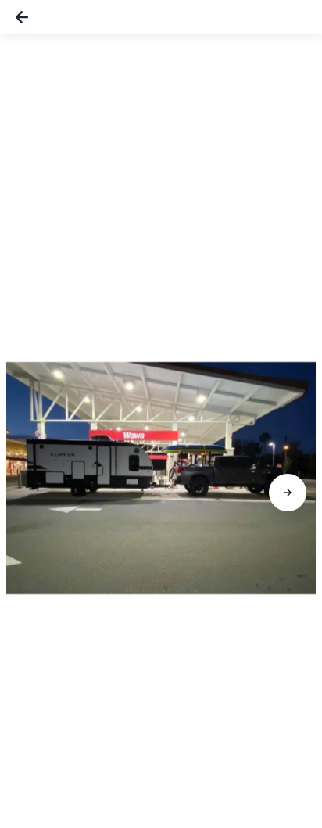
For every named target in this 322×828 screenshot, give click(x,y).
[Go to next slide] (287, 492)
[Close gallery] (22, 17)
